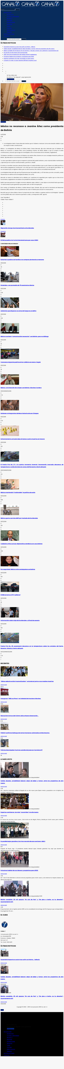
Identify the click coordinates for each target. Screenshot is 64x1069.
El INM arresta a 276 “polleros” (11, 595)
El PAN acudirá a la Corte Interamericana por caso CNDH (19, 240)
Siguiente (3, 231)
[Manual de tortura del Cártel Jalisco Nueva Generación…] (4, 712)
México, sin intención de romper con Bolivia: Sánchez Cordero (21, 388)
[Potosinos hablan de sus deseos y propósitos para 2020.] (15, 867)
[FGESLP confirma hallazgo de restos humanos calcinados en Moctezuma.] (4, 729)
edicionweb (4, 685)
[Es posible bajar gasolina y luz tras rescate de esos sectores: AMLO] (15, 838)
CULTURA (9, 28)
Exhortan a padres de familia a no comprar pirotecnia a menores (22, 260)
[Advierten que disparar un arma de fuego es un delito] (10, 307)
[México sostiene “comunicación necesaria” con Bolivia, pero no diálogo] (10, 333)
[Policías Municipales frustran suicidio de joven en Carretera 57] (4, 746)
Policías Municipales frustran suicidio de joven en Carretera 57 (22, 750)
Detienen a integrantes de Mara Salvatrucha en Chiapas (20, 413)
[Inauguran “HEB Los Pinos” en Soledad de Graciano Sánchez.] (4, 695)
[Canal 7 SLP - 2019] (30, 7)
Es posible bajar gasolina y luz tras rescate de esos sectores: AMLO (23, 841)
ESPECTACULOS (11, 30)
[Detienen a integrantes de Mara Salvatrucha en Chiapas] (10, 410)
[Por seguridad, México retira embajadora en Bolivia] (10, 566)
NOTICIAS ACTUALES (9, 34)
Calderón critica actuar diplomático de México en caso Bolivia (21, 544)
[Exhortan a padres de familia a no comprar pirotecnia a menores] (10, 256)
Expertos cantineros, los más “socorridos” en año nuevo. (19, 58)
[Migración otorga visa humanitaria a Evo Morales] (3, 224)
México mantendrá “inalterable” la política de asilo (18, 492)
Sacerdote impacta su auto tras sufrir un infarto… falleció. (19, 47)
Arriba (2, 1010)
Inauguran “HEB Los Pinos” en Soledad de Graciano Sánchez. (21, 698)
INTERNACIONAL (11, 22)
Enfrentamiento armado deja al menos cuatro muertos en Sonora (23, 439)
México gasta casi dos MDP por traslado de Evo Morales (19, 518)
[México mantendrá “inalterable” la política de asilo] (10, 489)
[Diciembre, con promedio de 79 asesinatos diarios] (10, 282)
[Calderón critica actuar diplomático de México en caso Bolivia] (10, 540)
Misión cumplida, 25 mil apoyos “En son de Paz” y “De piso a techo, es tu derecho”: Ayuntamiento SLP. (31, 50)
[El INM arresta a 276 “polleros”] (10, 591)
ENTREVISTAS (10, 14)
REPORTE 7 (9, 18)
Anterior (3, 219)
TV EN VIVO (7, 36)
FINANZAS (9, 32)
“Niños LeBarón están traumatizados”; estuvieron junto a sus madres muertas (27, 681)
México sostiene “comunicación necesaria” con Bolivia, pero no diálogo (25, 336)
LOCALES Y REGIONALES (13, 16)
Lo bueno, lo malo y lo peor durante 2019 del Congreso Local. (20, 60)
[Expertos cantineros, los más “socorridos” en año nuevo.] (15, 809)
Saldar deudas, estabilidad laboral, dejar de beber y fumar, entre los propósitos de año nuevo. (29, 48)
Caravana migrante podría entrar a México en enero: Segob (21, 362)
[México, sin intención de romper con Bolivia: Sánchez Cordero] (10, 384)
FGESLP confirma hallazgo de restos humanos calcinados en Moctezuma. (25, 733)
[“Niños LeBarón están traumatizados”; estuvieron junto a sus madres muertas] (14, 676)
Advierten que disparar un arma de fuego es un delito (18, 311)
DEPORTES (9, 24)
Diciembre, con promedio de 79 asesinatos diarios (17, 285)
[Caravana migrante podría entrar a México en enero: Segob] (10, 358)
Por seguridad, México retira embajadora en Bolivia (18, 569)
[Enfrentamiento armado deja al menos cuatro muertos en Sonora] (10, 435)
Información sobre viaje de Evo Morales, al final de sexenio (20, 620)
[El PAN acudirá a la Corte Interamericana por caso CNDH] (3, 236)
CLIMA (8, 26)
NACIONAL (9, 20)
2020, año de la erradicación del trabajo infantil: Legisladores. (20, 54)
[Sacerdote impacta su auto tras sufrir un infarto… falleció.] (4, 956)
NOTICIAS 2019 (7, 12)
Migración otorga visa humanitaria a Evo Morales (17, 228)
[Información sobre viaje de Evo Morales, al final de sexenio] (10, 617)
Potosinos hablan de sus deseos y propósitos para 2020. (19, 56)
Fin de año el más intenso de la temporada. (15, 52)
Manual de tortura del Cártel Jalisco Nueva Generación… (20, 716)
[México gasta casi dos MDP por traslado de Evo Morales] (10, 514)
